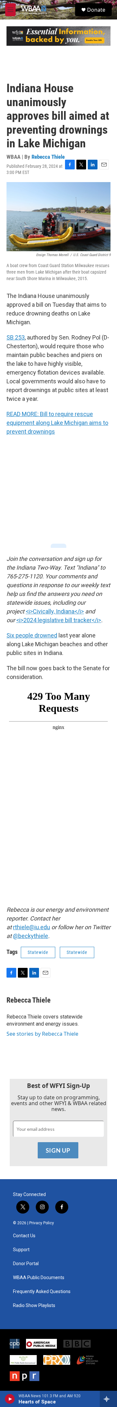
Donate (96, 10)
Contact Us (24, 1235)
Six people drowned (31, 635)
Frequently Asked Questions (42, 1291)
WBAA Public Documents (38, 1277)
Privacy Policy (41, 1223)
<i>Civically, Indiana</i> (55, 611)
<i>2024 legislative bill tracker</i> (58, 620)
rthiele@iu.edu (31, 927)
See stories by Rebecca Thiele (42, 1033)
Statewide (38, 952)
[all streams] (108, 1399)
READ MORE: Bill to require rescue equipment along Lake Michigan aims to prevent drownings (57, 423)
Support (21, 1249)
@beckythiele (30, 935)
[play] (10, 1399)
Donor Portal (26, 1263)
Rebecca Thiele (48, 157)
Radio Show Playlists (34, 1305)
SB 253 (15, 337)
